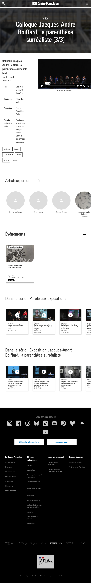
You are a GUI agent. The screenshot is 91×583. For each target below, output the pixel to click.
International (9, 486)
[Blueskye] (36, 424)
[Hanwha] (81, 544)
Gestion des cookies (65, 576)
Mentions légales (25, 576)
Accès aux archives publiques (32, 518)
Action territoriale (10, 491)
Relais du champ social (33, 500)
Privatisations (31, 470)
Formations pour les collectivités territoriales (55, 470)
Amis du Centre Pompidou (77, 467)
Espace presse (31, 523)
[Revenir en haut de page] (85, 577)
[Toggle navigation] (87, 4)
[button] (45, 181)
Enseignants (30, 495)
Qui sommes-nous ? (11, 462)
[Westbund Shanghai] (71, 544)
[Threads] (27, 424)
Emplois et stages (10, 476)
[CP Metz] (35, 544)
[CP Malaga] (45, 544)
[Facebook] (18, 424)
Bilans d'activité (10, 472)
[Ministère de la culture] (45, 562)
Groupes (29, 465)
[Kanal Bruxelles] (58, 544)
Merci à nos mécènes (75, 462)
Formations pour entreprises (53, 463)
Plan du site (35, 576)
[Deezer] (72, 424)
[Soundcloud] (81, 424)
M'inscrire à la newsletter (29, 442)
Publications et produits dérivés (34, 490)
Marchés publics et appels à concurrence (34, 476)
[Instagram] (9, 424)
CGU (41, 576)
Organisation (9, 467)
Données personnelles (51, 576)
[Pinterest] (63, 424)
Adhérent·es (9, 481)
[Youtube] (45, 433)
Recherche (30, 512)
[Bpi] (12, 544)
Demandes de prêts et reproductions (33, 483)
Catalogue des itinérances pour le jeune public (34, 506)
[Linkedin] (54, 424)
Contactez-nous (61, 442)
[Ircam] (24, 544)
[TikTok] (45, 424)
